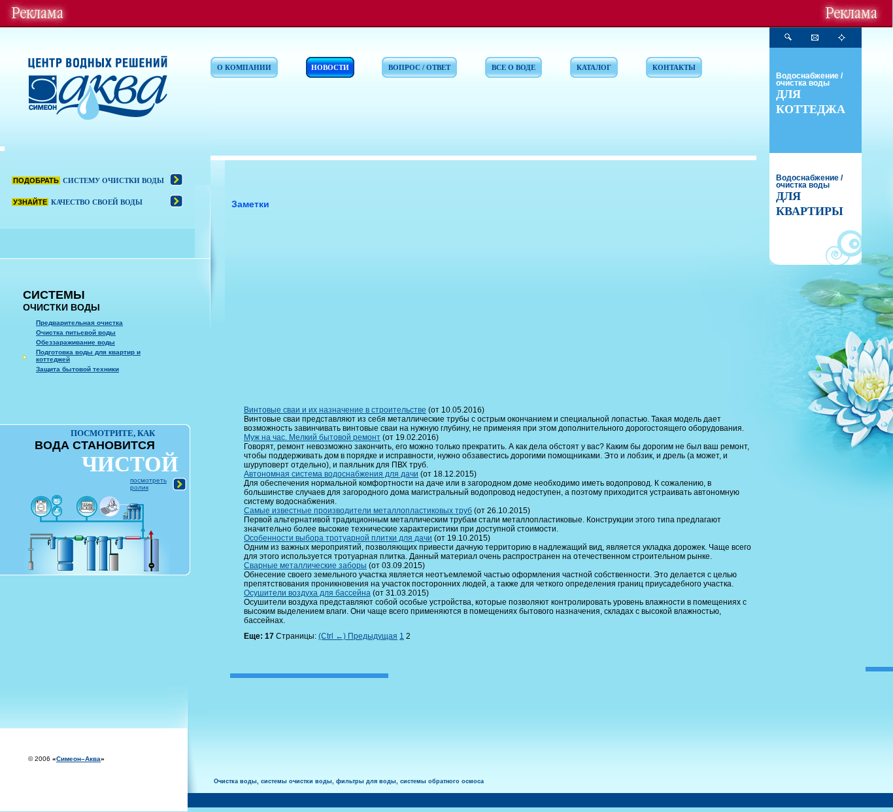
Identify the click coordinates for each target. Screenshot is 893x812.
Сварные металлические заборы (305, 565)
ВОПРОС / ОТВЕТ (419, 67)
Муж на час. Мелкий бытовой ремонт (312, 437)
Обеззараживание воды (75, 342)
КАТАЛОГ (594, 67)
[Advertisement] (500, 310)
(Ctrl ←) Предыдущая (357, 636)
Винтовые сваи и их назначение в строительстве (335, 409)
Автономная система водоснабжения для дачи (331, 474)
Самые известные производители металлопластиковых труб (358, 510)
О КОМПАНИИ (244, 67)
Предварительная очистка (79, 322)
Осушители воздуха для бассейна (307, 593)
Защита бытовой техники (77, 369)
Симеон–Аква (78, 758)
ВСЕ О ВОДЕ (513, 67)
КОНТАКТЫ (674, 67)
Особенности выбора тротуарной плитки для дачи (338, 538)
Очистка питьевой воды (76, 332)
